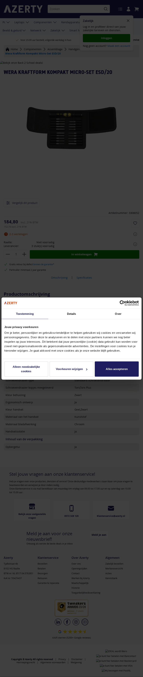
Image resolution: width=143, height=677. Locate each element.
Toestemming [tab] (25, 313)
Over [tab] (118, 313)
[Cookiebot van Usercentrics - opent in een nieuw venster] (122, 303)
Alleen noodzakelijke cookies (26, 369)
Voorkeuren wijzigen (69, 369)
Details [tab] (71, 313)
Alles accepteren (117, 369)
